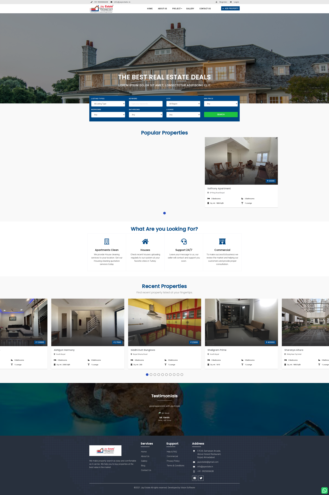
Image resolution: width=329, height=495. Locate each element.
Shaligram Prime (217, 350)
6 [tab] (166, 374)
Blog (143, 465)
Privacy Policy (173, 461)
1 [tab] (164, 213)
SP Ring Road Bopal (217, 193)
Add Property (231, 8)
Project (176, 9)
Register (223, 2)
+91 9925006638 (101, 2)
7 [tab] (170, 374)
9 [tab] (178, 374)
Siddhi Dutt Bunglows (143, 350)
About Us (162, 9)
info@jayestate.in (122, 2)
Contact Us (205, 9)
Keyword (133, 99)
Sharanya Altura (293, 350)
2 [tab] (151, 374)
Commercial (172, 456)
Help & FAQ (172, 451)
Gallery (190, 9)
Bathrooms (134, 109)
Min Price (208, 99)
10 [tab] (182, 374)
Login (236, 2)
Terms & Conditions (175, 465)
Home (150, 9)
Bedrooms (96, 109)
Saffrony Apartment (219, 188)
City (168, 99)
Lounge (169, 109)
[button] (6, 58)
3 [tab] (155, 374)
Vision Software (188, 487)
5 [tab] (162, 374)
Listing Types (97, 99)
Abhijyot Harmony (64, 350)
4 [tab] (158, 374)
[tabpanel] (241, 174)
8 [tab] (174, 374)
